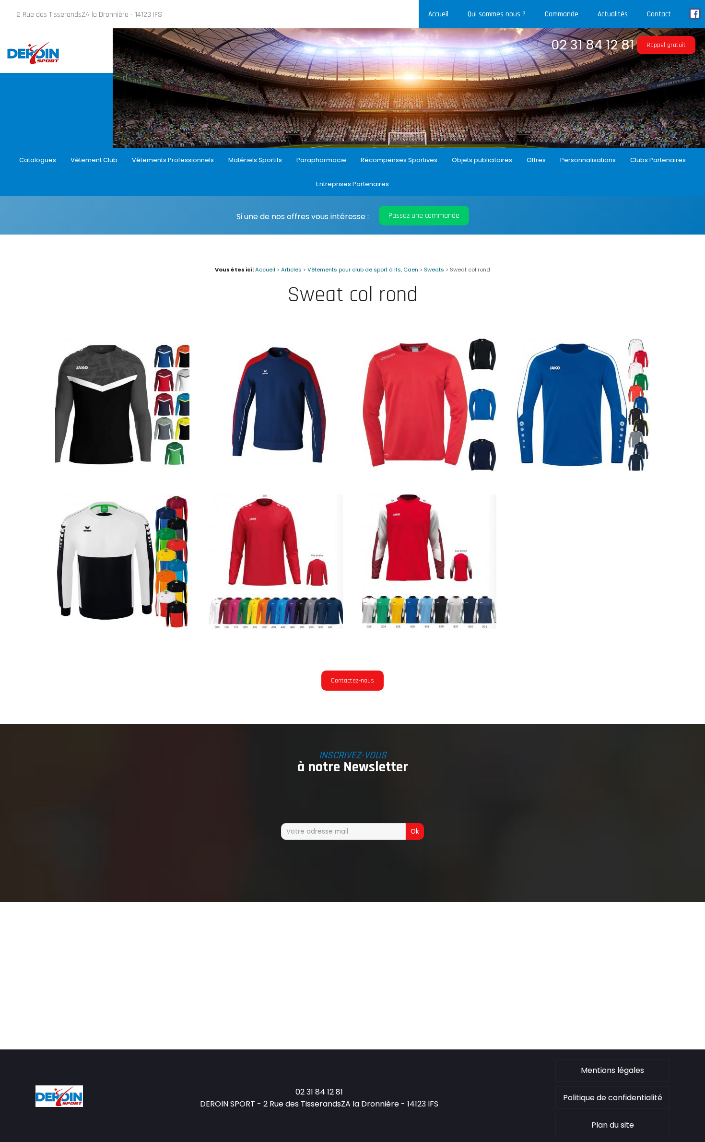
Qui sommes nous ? (497, 14)
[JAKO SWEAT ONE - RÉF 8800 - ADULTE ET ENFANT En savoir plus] (276, 626)
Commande (561, 14)
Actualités (613, 14)
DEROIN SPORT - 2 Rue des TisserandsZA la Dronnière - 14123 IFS (319, 1103)
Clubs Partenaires (658, 160)
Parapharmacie (321, 160)
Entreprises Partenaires (352, 183)
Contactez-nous (352, 680)
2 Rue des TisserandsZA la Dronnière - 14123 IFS (89, 15)
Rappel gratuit (666, 45)
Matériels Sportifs (255, 160)
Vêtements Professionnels (173, 160)
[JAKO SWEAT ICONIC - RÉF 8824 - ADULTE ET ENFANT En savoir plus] (122, 469)
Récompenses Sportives (399, 160)
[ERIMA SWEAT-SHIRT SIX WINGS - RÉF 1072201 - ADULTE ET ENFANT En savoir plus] (122, 626)
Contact (659, 14)
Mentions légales (612, 1070)
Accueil (438, 14)
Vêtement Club (94, 160)
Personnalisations (588, 160)
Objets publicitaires (482, 160)
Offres (536, 160)
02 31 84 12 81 (592, 44)
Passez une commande (423, 216)
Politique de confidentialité (612, 1097)
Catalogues (37, 160)
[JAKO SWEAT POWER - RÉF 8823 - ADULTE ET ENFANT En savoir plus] (583, 469)
